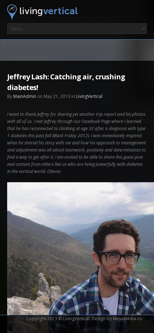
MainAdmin (24, 96)
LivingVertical (89, 96)
